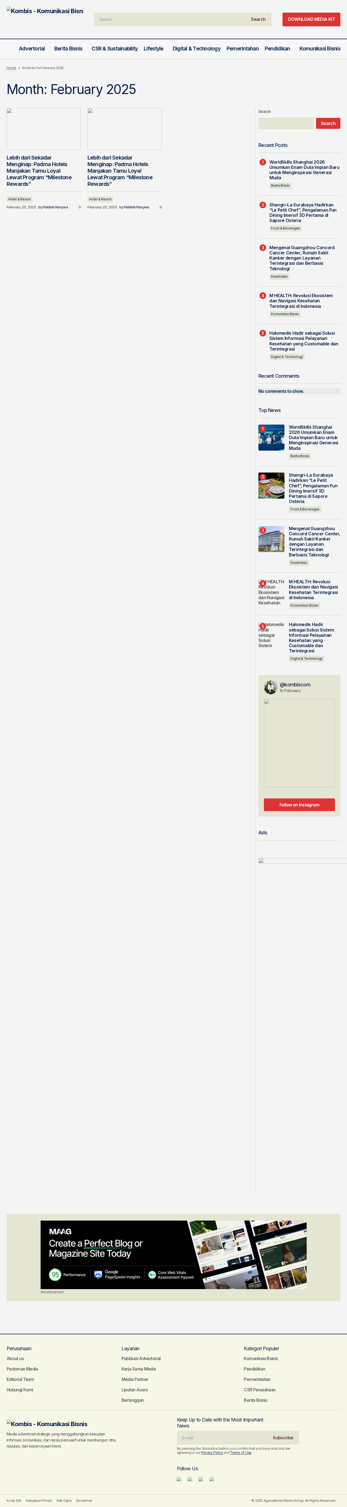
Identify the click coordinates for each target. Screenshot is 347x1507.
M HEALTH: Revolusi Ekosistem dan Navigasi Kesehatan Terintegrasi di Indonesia (301, 301)
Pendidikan (254, 1369)
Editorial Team (20, 1379)
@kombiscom (295, 684)
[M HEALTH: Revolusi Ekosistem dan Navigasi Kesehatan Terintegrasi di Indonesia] (271, 592)
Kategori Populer (261, 1348)
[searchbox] (168, 19)
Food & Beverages (285, 228)
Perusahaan (19, 1348)
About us (15, 1358)
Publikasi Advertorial (141, 1358)
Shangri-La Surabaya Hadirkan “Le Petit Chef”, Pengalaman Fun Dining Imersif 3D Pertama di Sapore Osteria (303, 212)
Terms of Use (241, 1453)
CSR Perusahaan (259, 1389)
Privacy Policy (212, 1453)
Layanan (131, 1348)
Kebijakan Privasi (39, 1501)
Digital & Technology (287, 357)
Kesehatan (279, 276)
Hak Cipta (64, 1501)
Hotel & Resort (19, 199)
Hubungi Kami (20, 1389)
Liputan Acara (135, 1389)
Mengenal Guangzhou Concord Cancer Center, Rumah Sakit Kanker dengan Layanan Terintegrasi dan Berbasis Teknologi (302, 258)
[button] (9, 49)
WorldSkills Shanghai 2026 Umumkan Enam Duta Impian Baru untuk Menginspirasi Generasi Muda (304, 170)
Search (264, 111)
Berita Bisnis (280, 185)
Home (11, 68)
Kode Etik (14, 1501)
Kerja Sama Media (139, 1369)
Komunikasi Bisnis (285, 314)
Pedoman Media (22, 1369)
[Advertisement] (174, 1255)
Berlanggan (133, 1400)
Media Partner (135, 1379)
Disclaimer (84, 1501)
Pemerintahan (257, 1379)
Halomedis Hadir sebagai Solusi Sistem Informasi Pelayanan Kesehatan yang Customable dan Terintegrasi (303, 341)
